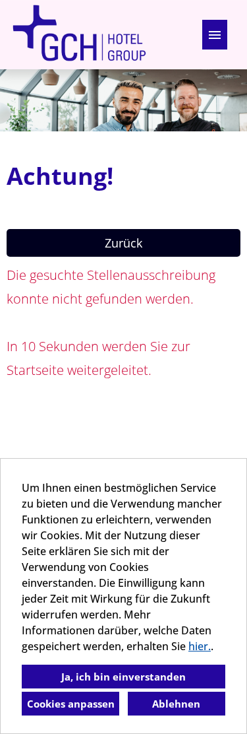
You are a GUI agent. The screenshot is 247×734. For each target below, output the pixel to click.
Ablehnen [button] (176, 703)
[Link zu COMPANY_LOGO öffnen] (79, 34)
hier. (199, 646)
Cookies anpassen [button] (71, 703)
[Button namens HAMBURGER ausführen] (214, 35)
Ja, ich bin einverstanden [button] (123, 676)
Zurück (123, 243)
